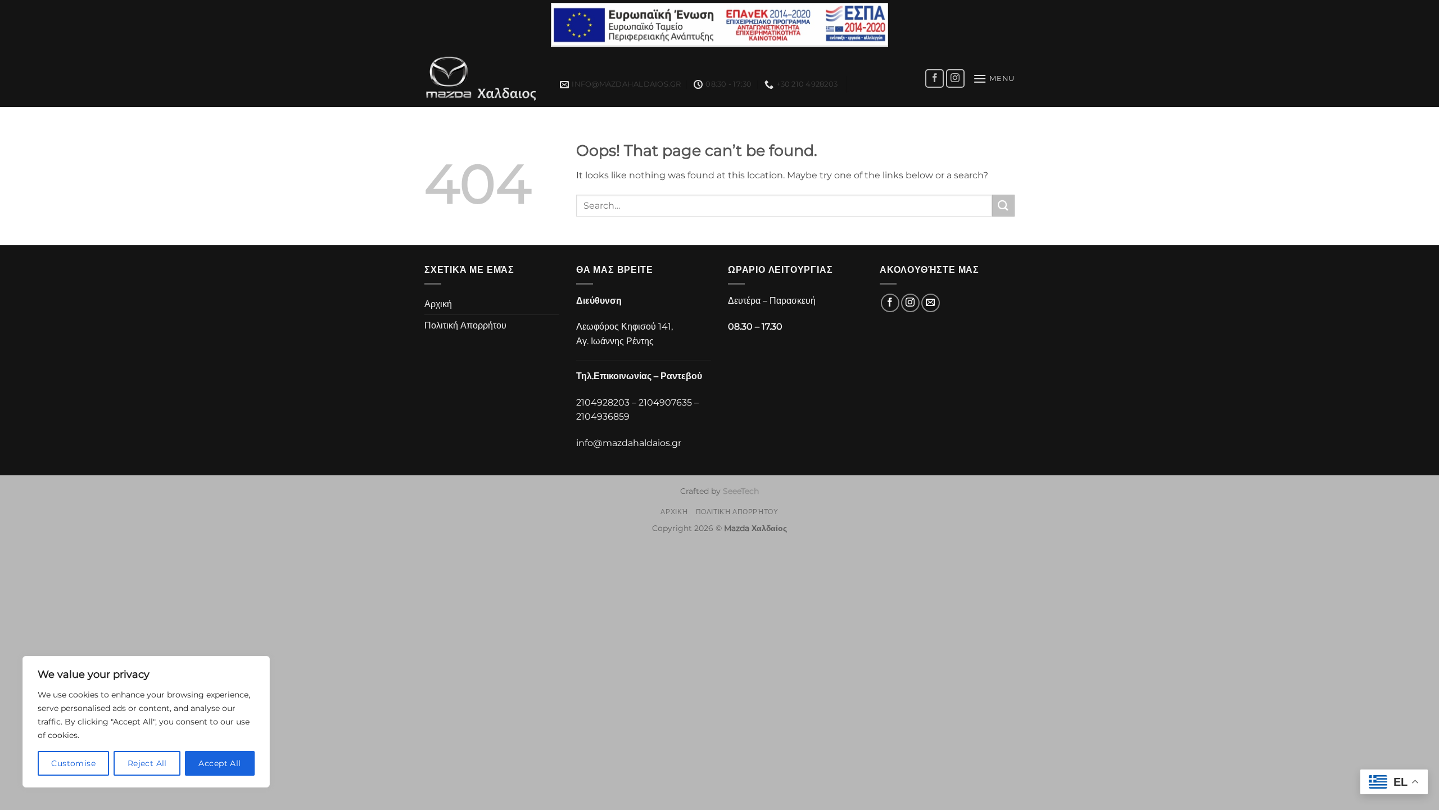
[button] (994, 78)
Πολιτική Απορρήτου (465, 325)
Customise (73, 763)
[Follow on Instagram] (955, 78)
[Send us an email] (930, 303)
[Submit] (1003, 206)
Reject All (147, 763)
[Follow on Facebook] (934, 78)
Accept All (219, 763)
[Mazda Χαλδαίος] (483, 78)
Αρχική (438, 304)
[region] (146, 722)
